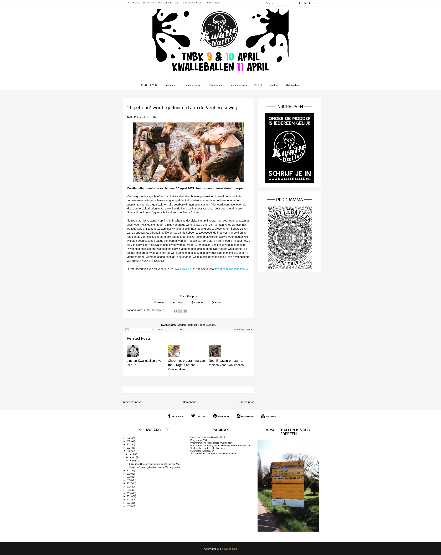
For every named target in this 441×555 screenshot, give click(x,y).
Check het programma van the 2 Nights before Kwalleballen (186, 365)
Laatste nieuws (193, 85)
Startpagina (132, 3)
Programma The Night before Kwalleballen (211, 442)
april (132, 454)
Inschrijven (158, 310)
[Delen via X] (182, 311)
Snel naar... (171, 85)
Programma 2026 (193, 3)
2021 (129, 470)
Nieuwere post (132, 402)
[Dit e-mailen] (175, 311)
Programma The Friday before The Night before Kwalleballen (220, 445)
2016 (129, 486)
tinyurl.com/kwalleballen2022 (232, 269)
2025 (129, 441)
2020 (129, 473)
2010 (129, 506)
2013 (129, 496)
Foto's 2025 (212, 3)
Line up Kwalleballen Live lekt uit (144, 363)
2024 (129, 444)
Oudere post (246, 402)
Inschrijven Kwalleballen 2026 (161, 3)
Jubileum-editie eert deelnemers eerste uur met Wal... (155, 464)
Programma (215, 85)
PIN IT (218, 302)
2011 (129, 503)
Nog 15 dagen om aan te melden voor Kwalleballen (226, 363)
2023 (129, 447)
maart (133, 457)
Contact (274, 85)
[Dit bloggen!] (179, 311)
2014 (129, 493)
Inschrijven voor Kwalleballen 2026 (207, 437)
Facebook (177, 416)
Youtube (271, 416)
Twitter (201, 416)
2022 (129, 117)
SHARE (160, 302)
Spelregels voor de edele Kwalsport (207, 448)
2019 (129, 477)
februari (134, 460)
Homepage (189, 402)
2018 (129, 480)
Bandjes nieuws (238, 85)
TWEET (179, 302)
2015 (129, 490)
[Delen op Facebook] (185, 311)
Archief (258, 85)
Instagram (247, 416)
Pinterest (223, 416)
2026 (129, 438)
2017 (129, 483)
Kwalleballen (229, 549)
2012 (129, 499)
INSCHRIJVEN (149, 85)
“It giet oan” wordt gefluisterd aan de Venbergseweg (154, 467)
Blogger (210, 325)
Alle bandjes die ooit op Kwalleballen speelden (213, 453)
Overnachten (293, 85)
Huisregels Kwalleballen (202, 451)
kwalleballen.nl (183, 269)
